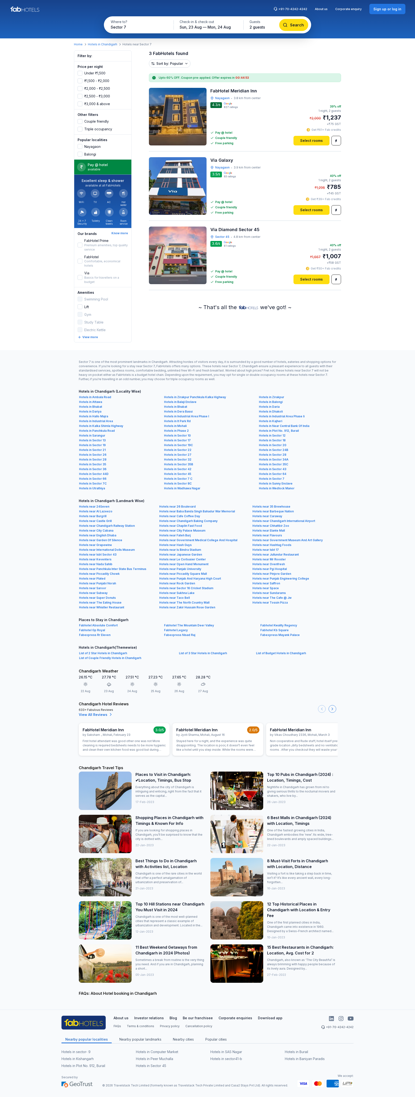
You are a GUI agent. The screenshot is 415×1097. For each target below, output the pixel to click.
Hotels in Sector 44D (94, 474)
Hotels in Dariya (90, 411)
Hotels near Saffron (266, 583)
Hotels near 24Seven (94, 506)
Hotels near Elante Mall (268, 530)
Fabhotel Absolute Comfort (98, 625)
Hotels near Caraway (267, 516)
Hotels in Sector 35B (178, 464)
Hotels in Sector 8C (178, 483)
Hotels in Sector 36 (92, 469)
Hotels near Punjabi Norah (97, 583)
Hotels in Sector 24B (273, 450)
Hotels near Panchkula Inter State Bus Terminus (112, 569)
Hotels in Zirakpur (271, 397)
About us (321, 9)
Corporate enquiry (348, 9)
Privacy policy (170, 1026)
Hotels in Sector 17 (177, 440)
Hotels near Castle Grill (95, 521)
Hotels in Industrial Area (96, 421)
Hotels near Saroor (92, 588)
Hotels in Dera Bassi (178, 411)
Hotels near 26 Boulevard (177, 506)
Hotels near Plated (92, 578)
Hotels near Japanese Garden (180, 554)
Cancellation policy (198, 1026)
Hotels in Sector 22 (177, 450)
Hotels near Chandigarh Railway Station (107, 526)
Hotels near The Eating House (100, 602)
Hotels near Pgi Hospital (269, 569)
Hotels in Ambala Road (95, 397)
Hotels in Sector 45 (177, 474)
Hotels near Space (265, 588)
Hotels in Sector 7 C (178, 478)
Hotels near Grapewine (95, 545)
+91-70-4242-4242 (292, 9)
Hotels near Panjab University (180, 569)
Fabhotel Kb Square (274, 630)
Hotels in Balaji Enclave (180, 402)
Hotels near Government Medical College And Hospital (198, 540)
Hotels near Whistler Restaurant (101, 607)
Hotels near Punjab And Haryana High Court (190, 578)
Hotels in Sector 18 (272, 440)
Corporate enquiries (235, 1018)
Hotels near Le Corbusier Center (182, 559)
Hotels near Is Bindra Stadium (180, 549)
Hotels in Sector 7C (93, 483)
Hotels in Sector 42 (177, 469)
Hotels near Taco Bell (174, 597)
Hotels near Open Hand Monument (183, 564)
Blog (173, 1018)
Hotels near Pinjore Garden (271, 573)
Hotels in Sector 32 (177, 459)
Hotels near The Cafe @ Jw (272, 597)
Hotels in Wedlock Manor (276, 488)
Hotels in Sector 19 (92, 445)
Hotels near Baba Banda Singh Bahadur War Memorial (197, 511)
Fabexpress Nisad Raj (179, 635)
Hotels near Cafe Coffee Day (179, 516)
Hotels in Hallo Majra (93, 416)
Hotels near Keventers (95, 559)
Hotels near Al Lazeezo (95, 511)
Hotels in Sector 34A (273, 459)
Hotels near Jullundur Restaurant (275, 554)
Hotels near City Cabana (96, 530)
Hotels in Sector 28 (272, 454)
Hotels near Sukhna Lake (177, 593)
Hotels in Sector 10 (177, 435)
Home (78, 44)
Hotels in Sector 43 (272, 469)
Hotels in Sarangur (92, 435)
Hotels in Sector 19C (178, 445)
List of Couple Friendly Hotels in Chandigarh (110, 658)
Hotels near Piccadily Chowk (99, 573)
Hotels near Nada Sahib (95, 564)
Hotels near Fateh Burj (175, 535)
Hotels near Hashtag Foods (271, 545)
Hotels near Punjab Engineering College (280, 578)
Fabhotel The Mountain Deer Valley (189, 625)
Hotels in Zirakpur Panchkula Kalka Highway (195, 397)
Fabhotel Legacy (176, 630)
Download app (270, 1018)
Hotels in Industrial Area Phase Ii (282, 416)
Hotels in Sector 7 (271, 478)
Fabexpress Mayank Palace (280, 635)
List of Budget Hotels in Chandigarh (281, 653)
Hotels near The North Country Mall (184, 602)
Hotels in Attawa (90, 402)
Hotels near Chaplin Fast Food (180, 526)
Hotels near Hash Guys (175, 545)
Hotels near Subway (93, 593)
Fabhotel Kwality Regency (278, 625)
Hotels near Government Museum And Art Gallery (287, 540)
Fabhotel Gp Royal (92, 630)
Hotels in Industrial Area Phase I (186, 416)
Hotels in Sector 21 (92, 450)
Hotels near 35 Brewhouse (271, 506)
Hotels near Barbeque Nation (273, 511)
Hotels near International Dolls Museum (107, 549)
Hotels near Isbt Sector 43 (97, 554)
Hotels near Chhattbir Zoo (270, 526)
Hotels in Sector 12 (272, 435)
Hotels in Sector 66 (92, 478)
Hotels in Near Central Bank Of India (284, 426)
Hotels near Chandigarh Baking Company (188, 521)
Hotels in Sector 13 (92, 440)
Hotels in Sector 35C (273, 464)
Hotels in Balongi (271, 402)
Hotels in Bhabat (90, 406)
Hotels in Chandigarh (102, 44)
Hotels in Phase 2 (176, 430)
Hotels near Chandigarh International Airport (283, 521)
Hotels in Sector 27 (177, 454)
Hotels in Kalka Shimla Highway (101, 426)
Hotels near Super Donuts (97, 597)
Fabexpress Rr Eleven (94, 635)
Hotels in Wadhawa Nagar (182, 488)
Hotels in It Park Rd (177, 421)
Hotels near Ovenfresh (268, 564)
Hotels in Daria (269, 406)
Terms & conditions (140, 1026)
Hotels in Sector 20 (272, 445)
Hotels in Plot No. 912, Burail (279, 430)
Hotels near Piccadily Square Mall (183, 573)
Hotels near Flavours (267, 535)
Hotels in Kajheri (270, 421)
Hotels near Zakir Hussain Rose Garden (187, 607)
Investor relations (149, 1018)
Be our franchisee (198, 1018)
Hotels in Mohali (175, 426)
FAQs (117, 1026)
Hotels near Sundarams (269, 593)
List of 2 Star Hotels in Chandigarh (103, 653)
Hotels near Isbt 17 (265, 549)
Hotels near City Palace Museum (182, 530)
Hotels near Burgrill (92, 516)
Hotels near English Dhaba (97, 535)
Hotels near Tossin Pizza (270, 602)
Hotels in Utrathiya (92, 488)
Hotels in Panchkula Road (97, 430)
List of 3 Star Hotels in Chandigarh (203, 653)
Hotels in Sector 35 (92, 464)
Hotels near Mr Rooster (269, 559)
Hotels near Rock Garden (177, 583)
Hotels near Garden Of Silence (100, 540)
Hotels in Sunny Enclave (276, 483)
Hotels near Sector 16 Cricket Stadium (186, 588)
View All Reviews (93, 715)
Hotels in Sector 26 (92, 454)
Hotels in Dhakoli (271, 411)
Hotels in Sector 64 (272, 474)
